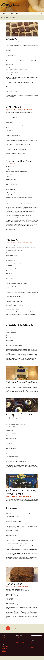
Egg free (19, 41)
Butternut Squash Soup (19, 324)
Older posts (11, 628)
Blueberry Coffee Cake (20, 639)
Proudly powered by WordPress (22, 657)
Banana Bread (14, 583)
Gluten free (23, 41)
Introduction (3, 13)
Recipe (15, 41)
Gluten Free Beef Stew (19, 161)
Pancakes (11, 508)
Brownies (11, 38)
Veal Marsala (13, 107)
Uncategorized (33, 647)
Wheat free (30, 41)
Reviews (17, 13)
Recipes (12, 13)
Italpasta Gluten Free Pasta (22, 382)
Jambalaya (12, 239)
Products (32, 642)
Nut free (26, 41)
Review (14, 384)
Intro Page (3, 637)
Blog (3, 639)
